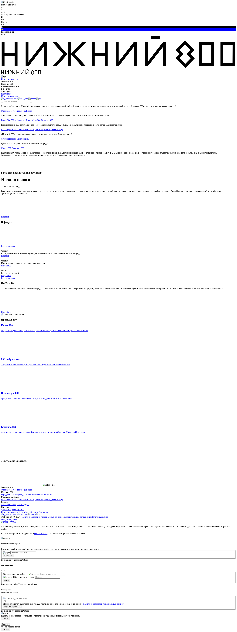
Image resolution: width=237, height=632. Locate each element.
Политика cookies (99, 517)
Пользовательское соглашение (77, 517)
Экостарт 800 (18, 148)
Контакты (43, 512)
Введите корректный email (15, 574)
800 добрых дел (18, 120)
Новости (12, 139)
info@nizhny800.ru (9, 519)
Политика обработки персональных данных (42, 517)
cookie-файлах (40, 533)
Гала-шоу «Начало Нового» (14, 129)
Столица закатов (35, 129)
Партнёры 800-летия (28, 512)
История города (18, 111)
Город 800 (5, 120)
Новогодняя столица (53, 129)
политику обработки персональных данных (103, 604)
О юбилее (5, 111)
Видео (29, 111)
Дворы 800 (6, 148)
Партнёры (6, 94)
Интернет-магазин (9, 512)
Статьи (4, 139)
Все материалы (8, 246)
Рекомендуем (23, 139)
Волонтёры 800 (33, 120)
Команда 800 (47, 120)
